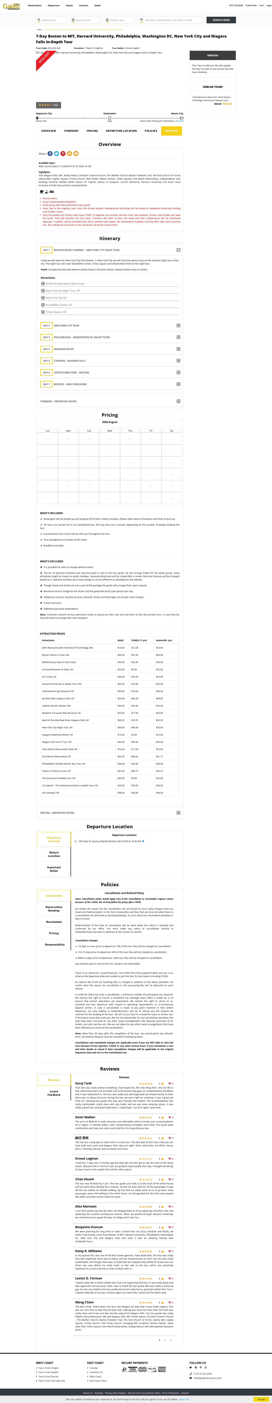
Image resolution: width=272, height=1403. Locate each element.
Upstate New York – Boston (66, 372)
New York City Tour (61, 325)
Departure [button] (54, 5)
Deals (97, 5)
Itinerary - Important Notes (58, 401)
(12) (55, 104)
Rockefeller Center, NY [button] (59, 305)
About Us (88, 1392)
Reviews (171, 130)
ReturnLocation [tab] (54, 854)
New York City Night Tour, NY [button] (63, 290)
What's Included (51, 513)
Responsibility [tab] (55, 944)
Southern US (96, 1372)
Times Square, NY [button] (56, 312)
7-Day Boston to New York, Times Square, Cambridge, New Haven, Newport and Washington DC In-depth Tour (211, 99)
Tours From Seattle (48, 1372)
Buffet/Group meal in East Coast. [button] (65, 283)
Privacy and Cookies (115, 1392)
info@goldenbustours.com (207, 1378)
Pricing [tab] (54, 933)
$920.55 (223, 103)
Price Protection (170, 1392)
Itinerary (71, 130)
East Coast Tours (98, 1380)
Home (39, 30)
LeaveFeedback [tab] (54, 1093)
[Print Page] (70, 153)
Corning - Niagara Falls (64, 360)
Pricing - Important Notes (57, 812)
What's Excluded (51, 561)
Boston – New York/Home (65, 384)
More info (184, 1399)
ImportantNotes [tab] (54, 869)
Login (269, 5)
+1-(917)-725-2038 (202, 1373)
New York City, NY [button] (56, 298)
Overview (48, 130)
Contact (83, 5)
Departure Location (121, 130)
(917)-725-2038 (236, 5)
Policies (151, 130)
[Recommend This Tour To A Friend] (76, 153)
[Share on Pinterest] (63, 153)
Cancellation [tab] (54, 895)
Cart (262, 5)
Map (110, 120)
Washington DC (58, 349)
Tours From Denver (48, 1376)
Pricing (92, 130)
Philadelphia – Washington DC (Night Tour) (76, 337)
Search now (221, 20)
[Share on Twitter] (57, 153)
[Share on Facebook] (51, 153)
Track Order (251, 5)
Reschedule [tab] (54, 921)
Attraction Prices (52, 633)
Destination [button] (35, 5)
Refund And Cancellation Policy (144, 1392)
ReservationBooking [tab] (54, 908)
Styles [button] (69, 5)
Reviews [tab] (54, 1080)
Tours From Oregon (48, 1367)
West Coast (95, 1376)
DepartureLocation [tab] (54, 839)
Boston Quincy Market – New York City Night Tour (81, 250)
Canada (94, 1367)
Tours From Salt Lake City (51, 1380)
